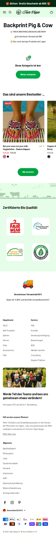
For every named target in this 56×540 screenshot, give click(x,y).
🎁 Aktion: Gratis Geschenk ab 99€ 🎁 (28, 3)
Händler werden (38, 350)
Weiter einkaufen (28, 74)
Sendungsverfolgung (40, 335)
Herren (6, 340)
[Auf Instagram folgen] (12, 502)
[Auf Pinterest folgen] (19, 502)
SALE (5, 325)
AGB (5, 478)
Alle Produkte (9, 330)
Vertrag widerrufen (11, 493)
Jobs (5, 458)
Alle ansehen (28, 172)
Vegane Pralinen (38, 360)
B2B (33, 345)
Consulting (36, 355)
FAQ (4, 355)
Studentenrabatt (10, 463)
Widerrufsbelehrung (12, 488)
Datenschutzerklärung (13, 483)
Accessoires (8, 350)
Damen (6, 335)
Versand (6, 468)
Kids (5, 345)
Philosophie (8, 453)
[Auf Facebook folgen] (5, 502)
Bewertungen (37, 340)
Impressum (8, 473)
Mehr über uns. (9, 434)
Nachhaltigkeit (9, 448)
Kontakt (34, 330)
